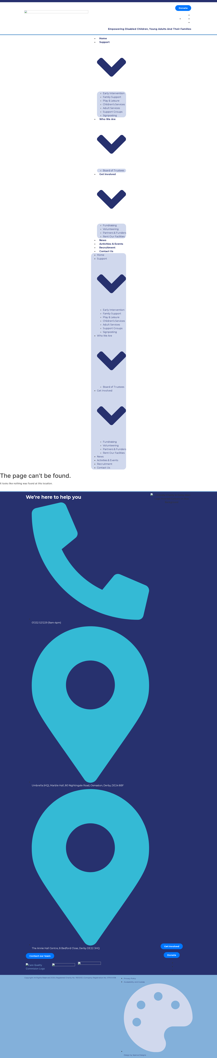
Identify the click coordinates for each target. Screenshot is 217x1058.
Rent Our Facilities (114, 236)
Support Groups (112, 111)
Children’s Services (114, 104)
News (102, 240)
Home (103, 38)
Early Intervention (113, 93)
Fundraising (110, 225)
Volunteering (111, 229)
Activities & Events (111, 244)
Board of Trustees (113, 170)
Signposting (110, 115)
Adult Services (111, 108)
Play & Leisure (111, 100)
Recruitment (107, 247)
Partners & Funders (114, 232)
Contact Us (106, 251)
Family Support (112, 97)
